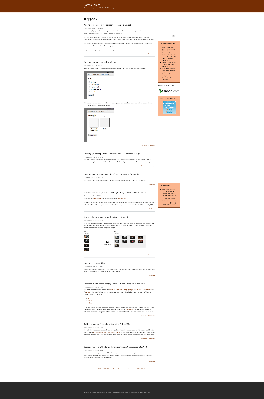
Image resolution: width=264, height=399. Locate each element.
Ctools (90, 301)
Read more (143, 54)
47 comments (151, 255)
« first (99, 368)
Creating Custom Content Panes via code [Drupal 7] (169, 202)
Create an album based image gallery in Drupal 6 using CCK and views (130, 290)
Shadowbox (129, 309)
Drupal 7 (88, 292)
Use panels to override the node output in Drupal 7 (106, 217)
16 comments (151, 54)
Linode (133, 392)
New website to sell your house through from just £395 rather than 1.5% (115, 192)
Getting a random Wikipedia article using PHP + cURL (107, 324)
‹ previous (106, 368)
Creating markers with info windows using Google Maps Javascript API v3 (115, 347)
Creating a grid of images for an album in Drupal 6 (169, 63)
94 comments (151, 315)
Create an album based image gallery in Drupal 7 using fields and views (114, 283)
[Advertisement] (119, 374)
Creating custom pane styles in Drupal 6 (101, 62)
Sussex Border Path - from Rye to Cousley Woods (169, 190)
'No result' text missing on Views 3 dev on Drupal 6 (169, 196)
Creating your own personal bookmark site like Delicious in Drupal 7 (113, 153)
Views (89, 298)
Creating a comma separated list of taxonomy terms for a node (111, 174)
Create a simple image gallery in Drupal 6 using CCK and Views (168, 49)
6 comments (151, 145)
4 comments (151, 166)
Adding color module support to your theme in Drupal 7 (108, 24)
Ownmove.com (121, 198)
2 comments (151, 338)
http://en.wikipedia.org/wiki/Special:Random (107, 332)
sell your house (97, 198)
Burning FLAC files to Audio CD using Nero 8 (169, 77)
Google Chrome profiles (94, 263)
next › (138, 368)
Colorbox (90, 303)
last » (143, 368)
